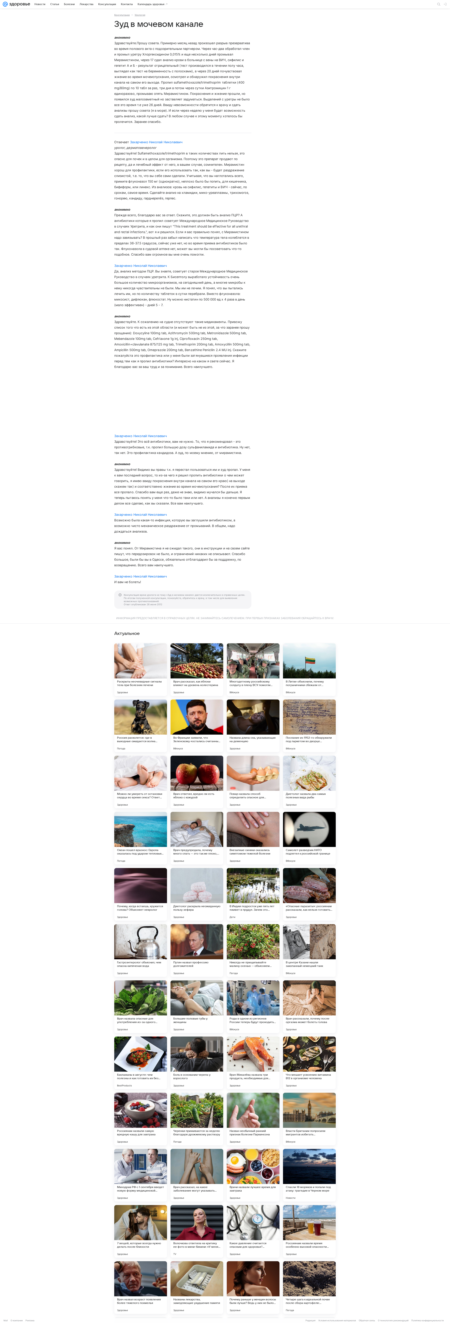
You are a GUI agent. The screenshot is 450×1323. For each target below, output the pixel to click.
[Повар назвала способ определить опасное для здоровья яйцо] (253, 782)
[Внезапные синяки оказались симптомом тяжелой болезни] (253, 838)
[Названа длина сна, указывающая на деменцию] (253, 726)
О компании (17, 1320)
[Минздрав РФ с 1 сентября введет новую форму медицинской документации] (140, 1175)
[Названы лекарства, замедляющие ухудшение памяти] (197, 1287)
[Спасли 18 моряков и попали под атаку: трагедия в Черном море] (309, 1175)
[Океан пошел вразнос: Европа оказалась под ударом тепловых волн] (140, 838)
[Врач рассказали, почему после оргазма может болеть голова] (309, 1006)
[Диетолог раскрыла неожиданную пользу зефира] (197, 894)
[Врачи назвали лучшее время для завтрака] (253, 1175)
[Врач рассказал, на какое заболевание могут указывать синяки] (197, 1175)
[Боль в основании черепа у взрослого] (197, 1063)
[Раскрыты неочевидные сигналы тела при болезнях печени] (140, 669)
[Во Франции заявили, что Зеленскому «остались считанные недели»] (197, 726)
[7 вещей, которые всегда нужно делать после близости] (140, 1231)
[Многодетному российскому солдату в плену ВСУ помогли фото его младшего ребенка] (253, 669)
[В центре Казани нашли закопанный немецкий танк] (309, 950)
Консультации (122, 15)
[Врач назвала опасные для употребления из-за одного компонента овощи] (140, 1006)
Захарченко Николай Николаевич (156, 142)
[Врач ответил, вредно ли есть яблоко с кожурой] (197, 782)
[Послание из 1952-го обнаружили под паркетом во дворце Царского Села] (309, 726)
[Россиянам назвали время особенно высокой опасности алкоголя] (309, 1231)
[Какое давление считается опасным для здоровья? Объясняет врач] (253, 1231)
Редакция (311, 1320)
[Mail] (5, 4)
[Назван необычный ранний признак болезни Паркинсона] (253, 1119)
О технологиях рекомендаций (393, 1320)
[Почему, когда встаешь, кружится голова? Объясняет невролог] (140, 894)
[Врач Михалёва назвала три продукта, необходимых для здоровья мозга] (253, 1063)
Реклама (29, 1320)
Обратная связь (367, 1320)
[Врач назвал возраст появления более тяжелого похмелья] (140, 1287)
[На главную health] (19, 4)
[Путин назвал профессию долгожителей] (197, 950)
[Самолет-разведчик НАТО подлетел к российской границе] (309, 838)
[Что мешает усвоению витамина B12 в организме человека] (309, 1063)
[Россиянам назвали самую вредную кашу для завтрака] (140, 1119)
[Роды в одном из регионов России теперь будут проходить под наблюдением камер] (253, 1006)
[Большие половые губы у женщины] (197, 1006)
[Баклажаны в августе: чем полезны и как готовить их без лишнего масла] (140, 1063)
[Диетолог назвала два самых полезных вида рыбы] (309, 782)
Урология (140, 15)
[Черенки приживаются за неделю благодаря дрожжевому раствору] (197, 1119)
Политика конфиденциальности (427, 1320)
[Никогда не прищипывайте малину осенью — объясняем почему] (253, 950)
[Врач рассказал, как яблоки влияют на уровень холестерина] (197, 669)
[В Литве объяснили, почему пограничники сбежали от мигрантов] (309, 669)
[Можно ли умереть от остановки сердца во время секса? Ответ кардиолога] (140, 782)
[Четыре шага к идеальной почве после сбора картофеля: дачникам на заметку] (309, 1287)
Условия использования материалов (337, 1320)
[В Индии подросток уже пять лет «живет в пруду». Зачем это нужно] (253, 894)
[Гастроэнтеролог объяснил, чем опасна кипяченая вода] (140, 950)
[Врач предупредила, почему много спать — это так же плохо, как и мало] (197, 838)
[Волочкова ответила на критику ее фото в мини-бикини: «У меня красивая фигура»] (197, 1231)
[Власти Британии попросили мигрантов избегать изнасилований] (309, 1119)
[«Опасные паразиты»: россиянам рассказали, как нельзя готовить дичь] (309, 894)
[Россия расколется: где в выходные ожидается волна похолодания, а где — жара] (140, 726)
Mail (6, 1320)
